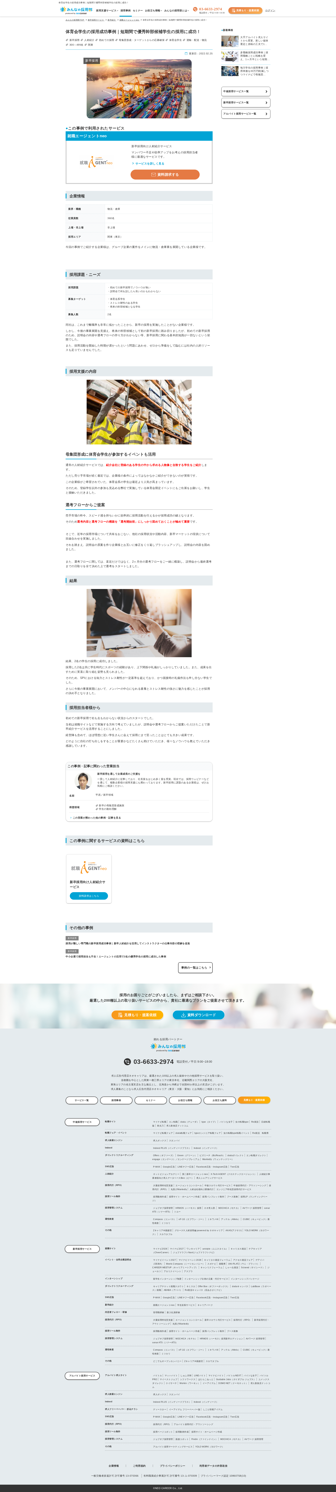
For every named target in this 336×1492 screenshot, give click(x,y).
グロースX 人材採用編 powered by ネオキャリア (199, 1230)
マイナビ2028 (160, 1249)
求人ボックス (159, 1140)
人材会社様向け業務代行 (202, 1189)
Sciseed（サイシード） (253, 1267)
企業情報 (114, 1466)
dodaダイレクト (235, 1155)
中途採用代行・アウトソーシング (249, 1185)
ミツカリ (166, 1223)
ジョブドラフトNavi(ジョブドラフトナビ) (193, 1252)
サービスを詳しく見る (149, 163)
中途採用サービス (82, 1122)
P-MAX (156, 1167)
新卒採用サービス (82, 1249)
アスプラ (188, 1271)
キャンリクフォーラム (211, 1267)
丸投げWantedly (179, 1189)
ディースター (159, 1409)
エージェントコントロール (189, 1185)
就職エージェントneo (164, 1305)
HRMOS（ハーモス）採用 (188, 1208)
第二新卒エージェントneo (195, 1174)
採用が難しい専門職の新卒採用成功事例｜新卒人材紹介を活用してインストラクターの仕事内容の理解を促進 (128, 943)
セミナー (150, 1100)
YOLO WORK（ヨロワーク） (209, 1446)
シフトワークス (187, 1379)
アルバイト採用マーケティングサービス (172, 1446)
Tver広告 (234, 1167)
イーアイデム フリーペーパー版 (184, 1409)
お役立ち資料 (220, 1100)
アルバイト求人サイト (116, 1375)
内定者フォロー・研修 (116, 1312)
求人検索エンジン (113, 1140)
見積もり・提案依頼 (247, 10)
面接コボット (182, 1439)
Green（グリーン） (187, 1155)
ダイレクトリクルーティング (119, 1155)
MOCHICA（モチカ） (229, 1208)
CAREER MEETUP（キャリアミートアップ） (175, 1267)
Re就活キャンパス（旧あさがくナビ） (204, 1290)
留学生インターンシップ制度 (167, 1279)
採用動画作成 (159, 1196)
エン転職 (173, 1122)
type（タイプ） (209, 1122)
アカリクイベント (172, 1271)
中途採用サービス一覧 (236, 91)
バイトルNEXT (233, 1375)
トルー (177, 1212)
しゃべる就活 (231, 1267)
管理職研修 (158, 1312)
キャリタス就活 (238, 1249)
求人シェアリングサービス (209, 1178)
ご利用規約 (139, 1466)
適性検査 (109, 1219)
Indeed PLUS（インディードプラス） (172, 1148)
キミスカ (191, 1286)
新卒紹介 (109, 1305)
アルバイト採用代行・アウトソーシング (193, 1424)
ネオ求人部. (210, 1208)
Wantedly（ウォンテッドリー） (218, 1159)
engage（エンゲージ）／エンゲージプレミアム (176, 1159)
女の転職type (241, 1122)
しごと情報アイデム (213, 1409)
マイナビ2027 (177, 1249)
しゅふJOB (185, 1375)
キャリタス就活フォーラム (217, 1260)
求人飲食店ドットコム (177, 1126)
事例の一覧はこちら (194, 967)
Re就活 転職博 (260, 1133)
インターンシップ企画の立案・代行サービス (206, 1279)
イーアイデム (209, 1383)
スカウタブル (166, 1234)
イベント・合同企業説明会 (118, 1259)
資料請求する (168, 174)
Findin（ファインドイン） (204, 1439)
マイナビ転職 (159, 1122)
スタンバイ (174, 1140)
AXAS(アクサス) (234, 1230)
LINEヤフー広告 (186, 1167)
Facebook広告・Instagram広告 (212, 1167)
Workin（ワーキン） (190, 1383)
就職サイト (110, 1248)
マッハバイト (171, 1375)
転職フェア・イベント (116, 1133)
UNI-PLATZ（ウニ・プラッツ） (243, 1264)
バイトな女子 (226, 1122)
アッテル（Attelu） (230, 1219)
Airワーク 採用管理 (252, 1208)
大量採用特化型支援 (163, 1185)
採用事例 (116, 1100)
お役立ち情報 (185, 1100)
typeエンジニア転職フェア (207, 1133)
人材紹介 (109, 1174)
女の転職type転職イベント (236, 1133)
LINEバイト (200, 1375)
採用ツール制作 (112, 1196)
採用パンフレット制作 (213, 1196)
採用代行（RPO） (114, 1185)
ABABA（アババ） (173, 1290)
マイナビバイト (216, 1375)
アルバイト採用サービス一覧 (239, 113)
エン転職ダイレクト (256, 1155)
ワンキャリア (193, 1249)
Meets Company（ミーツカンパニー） (185, 1264)
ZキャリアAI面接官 (162, 1230)
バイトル (157, 1375)
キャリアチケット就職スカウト (168, 1286)
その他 (108, 1230)
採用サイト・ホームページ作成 (184, 1196)
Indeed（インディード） (206, 1148)
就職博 (222, 1264)
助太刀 (160, 1126)
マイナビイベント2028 (190, 1260)
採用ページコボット (163, 1432)
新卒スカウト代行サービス (218, 1320)
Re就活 (255, 1122)
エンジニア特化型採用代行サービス (233, 1189)
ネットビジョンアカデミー (166, 1174)
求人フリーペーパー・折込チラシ (121, 1409)
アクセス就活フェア (243, 1260)
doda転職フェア (184, 1133)
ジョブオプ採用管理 (163, 1208)
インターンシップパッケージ (245, 1279)
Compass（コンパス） (164, 1219)
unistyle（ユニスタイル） (215, 1249)
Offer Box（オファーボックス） (213, 1286)
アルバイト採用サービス (82, 1375)
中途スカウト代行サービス (218, 1185)
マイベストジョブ (168, 1379)
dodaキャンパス (240, 1286)
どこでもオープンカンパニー (167, 1361)
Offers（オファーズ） (164, 1155)
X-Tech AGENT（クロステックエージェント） (234, 1174)
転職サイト (110, 1121)
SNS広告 (109, 1166)
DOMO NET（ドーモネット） (233, 1383)
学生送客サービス (186, 1305)
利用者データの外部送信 (213, 1466)
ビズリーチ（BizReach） (212, 1155)
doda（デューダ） (189, 1122)
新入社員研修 (173, 1312)
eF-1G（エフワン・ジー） (192, 1219)
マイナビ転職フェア (163, 1133)
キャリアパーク (205, 1305)
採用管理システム (113, 1208)
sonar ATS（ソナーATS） (165, 1342)
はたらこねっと (206, 1379)
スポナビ (211, 1264)
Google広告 (169, 1167)
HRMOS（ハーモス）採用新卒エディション (221, 1338)
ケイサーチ (171, 1383)
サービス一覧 (82, 1100)
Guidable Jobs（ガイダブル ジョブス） (236, 1379)
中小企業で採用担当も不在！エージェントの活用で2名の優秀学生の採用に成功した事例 (116, 956)
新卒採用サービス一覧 (236, 102)
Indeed (108, 1148)
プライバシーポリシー (172, 1466)
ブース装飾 (232, 1196)
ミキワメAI (213, 1219)
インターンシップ (113, 1278)
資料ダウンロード (201, 1015)
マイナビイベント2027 (164, 1260)
